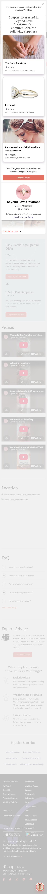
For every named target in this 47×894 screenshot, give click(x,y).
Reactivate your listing (23, 217)
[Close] (43, 4)
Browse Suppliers (23, 178)
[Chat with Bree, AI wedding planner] (40, 887)
